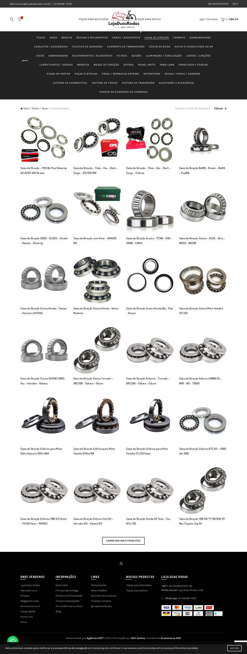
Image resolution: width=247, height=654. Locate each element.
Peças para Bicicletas (94, 19)
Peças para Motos (148, 19)
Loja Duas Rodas (30, 585)
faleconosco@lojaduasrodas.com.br (30, 4)
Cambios (179, 37)
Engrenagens (58, 55)
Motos (35, 108)
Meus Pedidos (99, 590)
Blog (235, 4)
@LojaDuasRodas (218, 4)
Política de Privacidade (69, 595)
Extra (23, 622)
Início (26, 108)
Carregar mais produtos (123, 540)
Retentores (151, 73)
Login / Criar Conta (208, 19)
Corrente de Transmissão (126, 46)
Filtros (122, 55)
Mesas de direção (106, 64)
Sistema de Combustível (70, 82)
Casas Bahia (27, 611)
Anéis (53, 37)
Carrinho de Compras (103, 595)
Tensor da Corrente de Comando (123, 91)
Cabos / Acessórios (126, 37)
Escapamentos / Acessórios (92, 55)
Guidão (136, 55)
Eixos (40, 55)
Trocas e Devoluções (68, 601)
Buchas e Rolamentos (92, 37)
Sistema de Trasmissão (138, 82)
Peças (45, 108)
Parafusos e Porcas (193, 64)
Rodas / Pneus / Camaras (182, 73)
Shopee (24, 595)
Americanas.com (30, 606)
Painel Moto (147, 64)
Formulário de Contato (69, 606)
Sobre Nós (62, 585)
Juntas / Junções (198, 55)
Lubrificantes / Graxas (56, 64)
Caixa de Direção (156, 37)
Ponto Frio (26, 616)
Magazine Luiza (29, 601)
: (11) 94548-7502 (180, 598)
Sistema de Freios (105, 82)
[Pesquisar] (12, 19)
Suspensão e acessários (176, 82)
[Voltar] (24, 60)
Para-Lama (167, 64)
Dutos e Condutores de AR (193, 46)
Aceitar (234, 648)
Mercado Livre (28, 590)
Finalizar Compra (101, 601)
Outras (128, 64)
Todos (40, 37)
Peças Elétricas (86, 73)
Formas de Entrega (67, 590)
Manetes (83, 64)
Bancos (66, 37)
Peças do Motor (58, 73)
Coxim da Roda (159, 46)
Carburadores (200, 37)
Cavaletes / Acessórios (51, 46)
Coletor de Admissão (87, 46)
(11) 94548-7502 (62, 4)
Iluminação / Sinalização (164, 55)
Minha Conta (98, 585)
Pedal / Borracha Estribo (120, 73)
